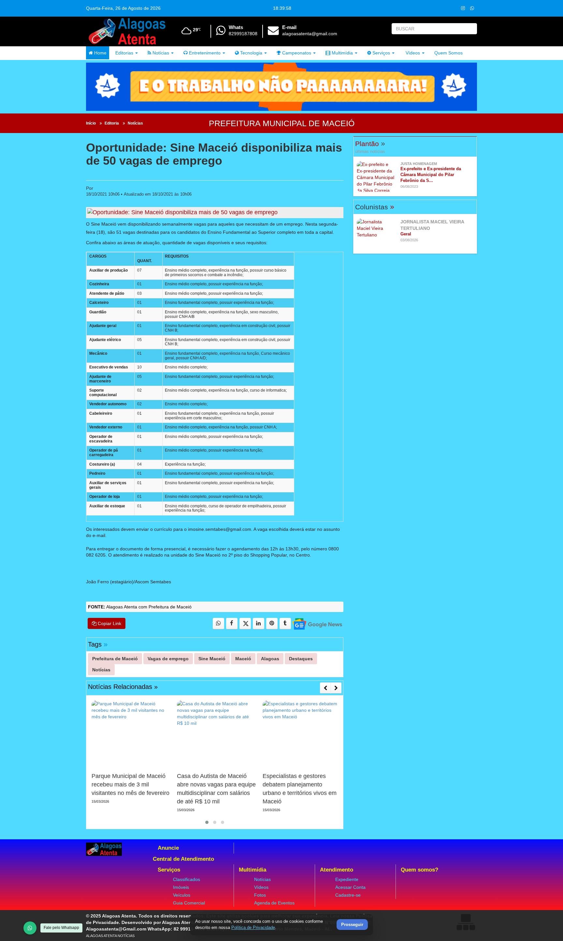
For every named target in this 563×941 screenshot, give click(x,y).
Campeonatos (296, 52)
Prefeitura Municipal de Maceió (281, 123)
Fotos (260, 895)
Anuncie (168, 848)
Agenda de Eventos (274, 902)
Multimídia (341, 52)
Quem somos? (419, 870)
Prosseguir (352, 924)
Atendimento (336, 870)
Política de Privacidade (253, 927)
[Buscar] (470, 28)
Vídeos (412, 52)
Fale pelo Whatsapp (61, 927)
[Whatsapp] (472, 8)
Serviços (380, 52)
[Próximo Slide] (336, 688)
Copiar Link (108, 623)
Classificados (186, 879)
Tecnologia (250, 52)
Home (100, 52)
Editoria (112, 123)
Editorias (123, 52)
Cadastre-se (348, 895)
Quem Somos (448, 52)
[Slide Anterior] (325, 688)
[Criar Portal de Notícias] (465, 922)
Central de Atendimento (183, 859)
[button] (207, 822)
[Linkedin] (258, 623)
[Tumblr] (285, 623)
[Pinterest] (272, 623)
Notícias (160, 52)
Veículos (181, 895)
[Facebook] (232, 623)
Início (91, 123)
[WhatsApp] (29, 927)
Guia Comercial (189, 902)
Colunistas (374, 207)
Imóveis (181, 887)
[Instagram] (463, 8)
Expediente (346, 879)
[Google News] (317, 623)
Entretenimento (204, 52)
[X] (245, 623)
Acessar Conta (350, 887)
